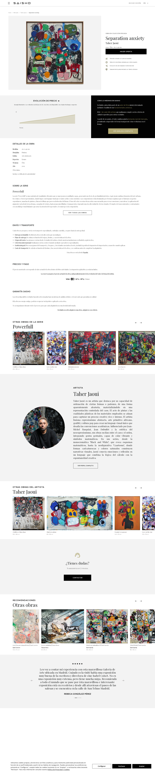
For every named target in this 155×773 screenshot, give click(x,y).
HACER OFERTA (126, 52)
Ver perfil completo (86, 465)
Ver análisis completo (123, 131)
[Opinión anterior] (32, 680)
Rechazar (121, 766)
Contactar (77, 578)
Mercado (15, 12)
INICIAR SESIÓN (135, 3)
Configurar (102, 766)
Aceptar (142, 766)
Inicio (9, 12)
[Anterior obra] (136, 322)
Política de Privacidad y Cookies (59, 770)
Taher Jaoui (23, 12)
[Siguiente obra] (140, 322)
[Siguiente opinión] (123, 680)
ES (145, 3)
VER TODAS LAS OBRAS (77, 212)
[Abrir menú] (9, 3)
